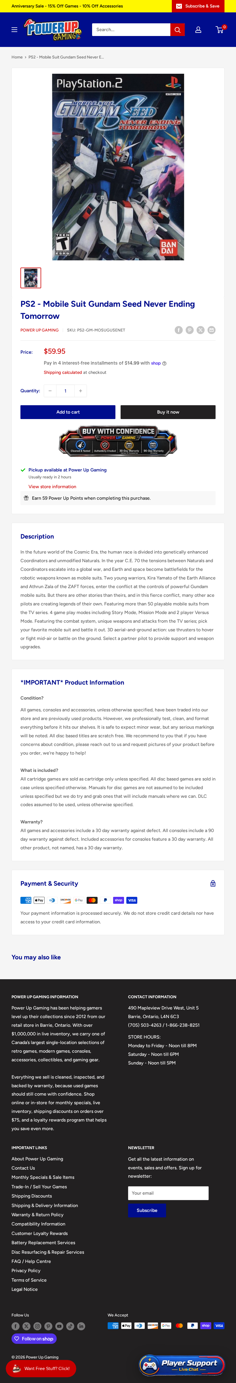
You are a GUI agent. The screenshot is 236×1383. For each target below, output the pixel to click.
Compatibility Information (38, 1224)
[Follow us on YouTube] (59, 1326)
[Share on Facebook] (179, 329)
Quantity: (30, 390)
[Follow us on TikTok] (70, 1326)
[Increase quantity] (81, 391)
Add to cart (68, 412)
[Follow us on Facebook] (16, 1326)
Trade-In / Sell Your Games (39, 1186)
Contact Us (23, 1168)
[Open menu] (14, 29)
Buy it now (168, 412)
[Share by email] (212, 329)
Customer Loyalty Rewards (40, 1233)
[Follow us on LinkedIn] (81, 1326)
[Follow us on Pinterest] (48, 1326)
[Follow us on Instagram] (37, 1326)
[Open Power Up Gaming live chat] (182, 1365)
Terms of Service (29, 1280)
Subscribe (147, 1210)
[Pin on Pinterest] (190, 329)
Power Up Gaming (39, 330)
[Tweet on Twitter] (201, 329)
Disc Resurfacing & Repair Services (48, 1252)
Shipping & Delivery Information (45, 1205)
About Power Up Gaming (37, 1159)
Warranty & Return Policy (38, 1214)
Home (17, 57)
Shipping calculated (63, 372)
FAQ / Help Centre (31, 1261)
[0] (219, 29)
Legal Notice (25, 1289)
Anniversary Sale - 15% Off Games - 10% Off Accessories (67, 6)
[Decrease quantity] (50, 391)
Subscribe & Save (202, 6)
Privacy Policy (26, 1270)
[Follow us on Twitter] (26, 1326)
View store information (52, 486)
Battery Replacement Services (43, 1242)
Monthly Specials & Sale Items (43, 1177)
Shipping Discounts (32, 1196)
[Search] (177, 29)
